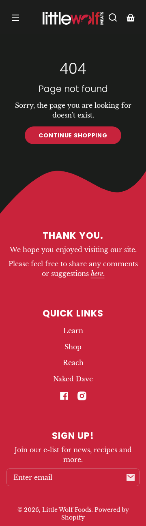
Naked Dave (73, 379)
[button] (113, 17)
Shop (73, 347)
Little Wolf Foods (66, 509)
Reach (73, 363)
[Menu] (15, 17)
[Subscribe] (131, 477)
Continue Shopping (73, 135)
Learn (73, 331)
